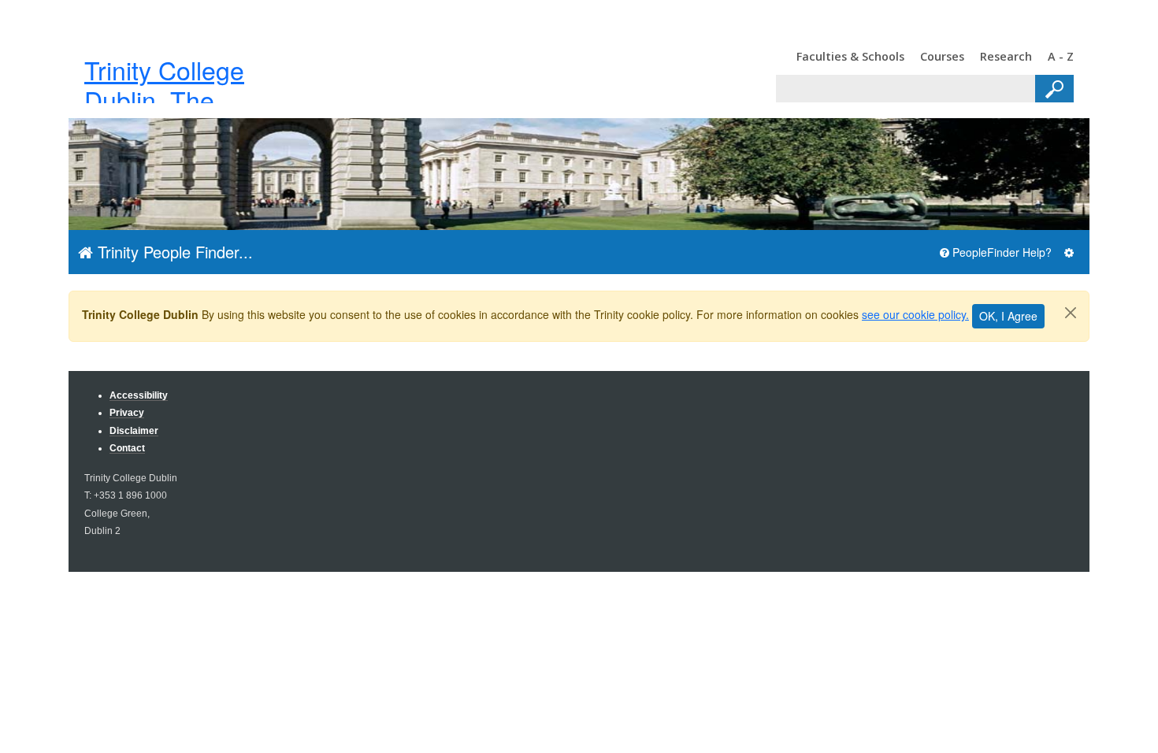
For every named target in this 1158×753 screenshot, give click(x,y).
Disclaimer (133, 430)
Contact (127, 448)
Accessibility (138, 395)
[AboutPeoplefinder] (1069, 252)
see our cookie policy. (915, 314)
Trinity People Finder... (173, 251)
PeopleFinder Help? (1000, 252)
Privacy (126, 412)
